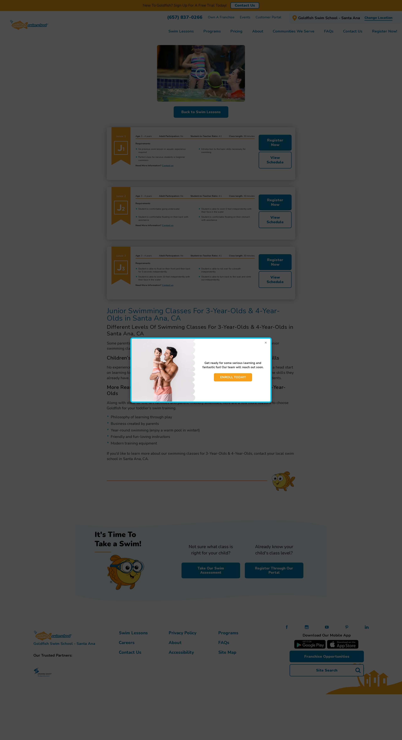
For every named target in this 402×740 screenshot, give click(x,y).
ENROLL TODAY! (233, 377)
